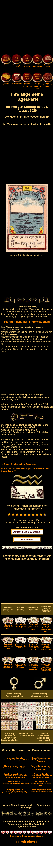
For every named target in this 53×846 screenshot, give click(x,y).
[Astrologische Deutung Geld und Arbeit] (27, 729)
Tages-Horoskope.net (41, 767)
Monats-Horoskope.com (15, 767)
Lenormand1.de (41, 783)
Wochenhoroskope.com (15, 775)
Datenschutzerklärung (32, 836)
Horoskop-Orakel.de (15, 759)
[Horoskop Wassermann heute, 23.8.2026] (16, 60)
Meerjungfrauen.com (41, 790)
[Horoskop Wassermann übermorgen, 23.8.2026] (37, 60)
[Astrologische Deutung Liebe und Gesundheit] (44, 728)
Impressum (15, 836)
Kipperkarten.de (15, 782)
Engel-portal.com (15, 791)
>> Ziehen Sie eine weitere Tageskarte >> (20, 464)
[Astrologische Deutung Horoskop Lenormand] (9, 729)
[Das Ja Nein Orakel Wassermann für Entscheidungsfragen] (16, 82)
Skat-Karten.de (41, 775)
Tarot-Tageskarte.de (41, 759)
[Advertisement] (26, 27)
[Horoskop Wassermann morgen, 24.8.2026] (27, 60)
